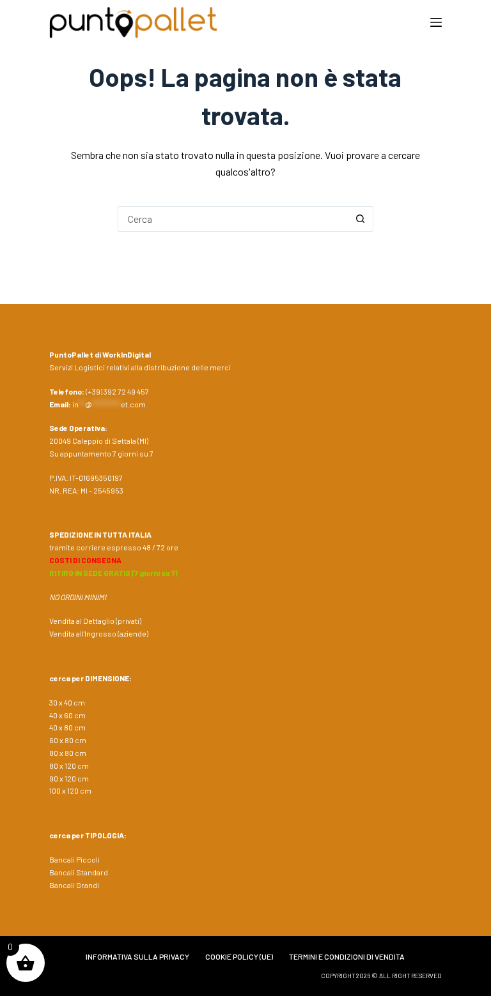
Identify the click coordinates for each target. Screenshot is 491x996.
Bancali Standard (78, 872)
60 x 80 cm (67, 740)
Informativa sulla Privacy (137, 956)
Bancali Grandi (74, 884)
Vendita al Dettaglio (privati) (95, 620)
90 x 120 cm (69, 778)
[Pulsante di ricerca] (360, 219)
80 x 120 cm (69, 765)
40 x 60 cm (67, 715)
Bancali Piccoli (74, 859)
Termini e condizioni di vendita (347, 956)
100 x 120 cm (70, 790)
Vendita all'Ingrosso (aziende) (98, 633)
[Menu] (436, 22)
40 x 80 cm (67, 727)
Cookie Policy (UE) (239, 956)
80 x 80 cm (67, 752)
